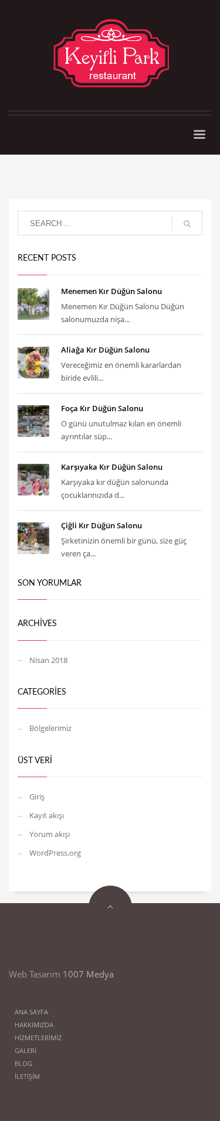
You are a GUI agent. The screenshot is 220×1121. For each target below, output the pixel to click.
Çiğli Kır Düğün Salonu (101, 525)
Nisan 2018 (48, 660)
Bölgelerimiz (50, 728)
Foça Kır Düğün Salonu (102, 408)
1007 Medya (88, 974)
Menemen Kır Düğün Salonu (111, 291)
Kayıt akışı (46, 815)
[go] (187, 223)
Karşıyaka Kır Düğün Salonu (112, 467)
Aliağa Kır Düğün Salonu (105, 349)
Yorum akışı (49, 834)
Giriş (37, 796)
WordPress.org (55, 852)
